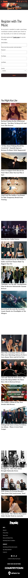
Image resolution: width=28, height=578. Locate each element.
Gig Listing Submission (7, 549)
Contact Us (5, 552)
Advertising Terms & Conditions (9, 540)
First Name (3, 56)
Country (3, 68)
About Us (4, 530)
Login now (16, 37)
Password (3, 50)
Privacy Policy (5, 532)
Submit (14, 75)
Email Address (4, 42)
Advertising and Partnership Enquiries (10, 547)
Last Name (3, 62)
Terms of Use (5, 535)
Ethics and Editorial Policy (8, 537)
